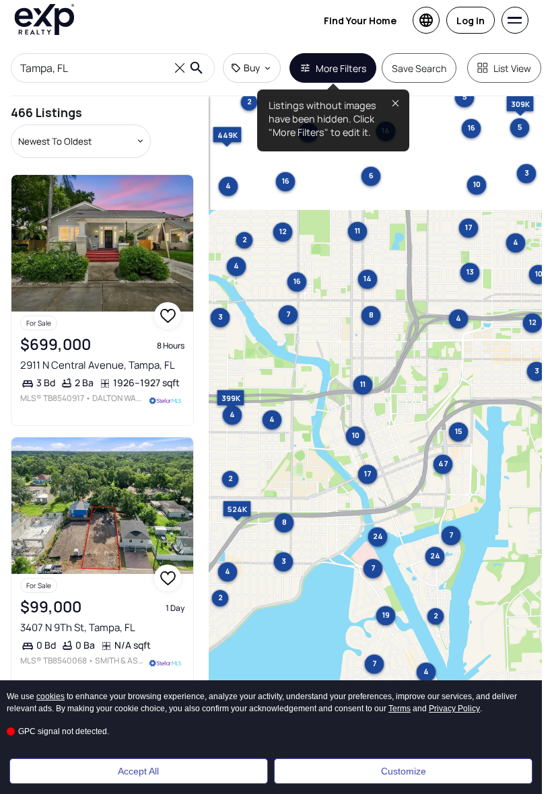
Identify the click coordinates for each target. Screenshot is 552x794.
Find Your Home (360, 20)
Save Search (419, 68)
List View (512, 68)
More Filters (341, 68)
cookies (50, 696)
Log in (470, 20)
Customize (403, 771)
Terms (399, 708)
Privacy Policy (454, 708)
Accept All (138, 771)
